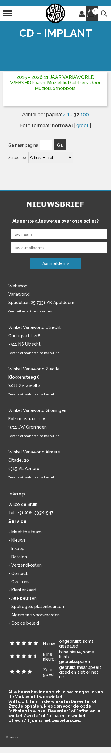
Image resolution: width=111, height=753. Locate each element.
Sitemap (12, 737)
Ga (60, 145)
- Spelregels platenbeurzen (36, 606)
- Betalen (17, 556)
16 (70, 114)
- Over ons (18, 581)
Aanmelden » (55, 263)
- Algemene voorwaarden (34, 615)
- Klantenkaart (22, 590)
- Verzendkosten (25, 565)
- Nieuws (17, 540)
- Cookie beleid (23, 623)
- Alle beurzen (22, 598)
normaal (63, 125)
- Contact (18, 573)
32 (77, 114)
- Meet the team (25, 532)
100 (85, 114)
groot (83, 125)
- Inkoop (16, 548)
